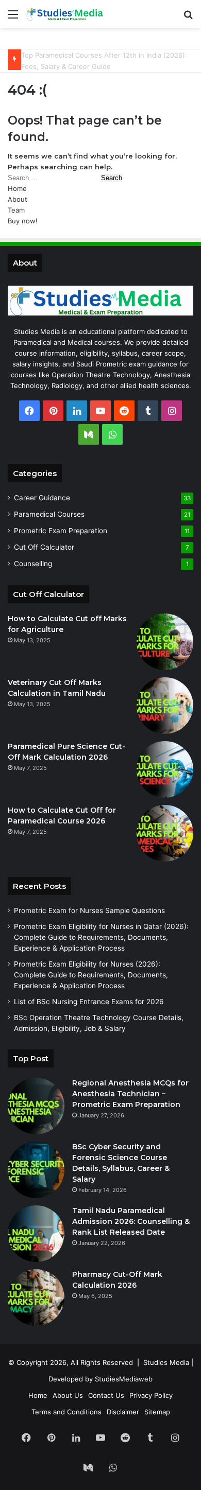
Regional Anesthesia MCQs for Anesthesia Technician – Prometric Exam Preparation (130, 1093)
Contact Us (106, 1395)
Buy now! (23, 221)
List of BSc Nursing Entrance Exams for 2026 (89, 1001)
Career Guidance (42, 498)
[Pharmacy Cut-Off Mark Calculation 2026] (36, 1297)
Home (17, 188)
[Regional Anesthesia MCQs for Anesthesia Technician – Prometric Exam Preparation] (36, 1106)
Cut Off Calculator (44, 547)
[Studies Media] (67, 14)
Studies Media (166, 1362)
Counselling (33, 563)
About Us (68, 1395)
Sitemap (157, 1412)
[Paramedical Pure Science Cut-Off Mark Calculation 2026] (165, 769)
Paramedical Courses (49, 514)
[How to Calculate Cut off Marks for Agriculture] (165, 641)
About (17, 199)
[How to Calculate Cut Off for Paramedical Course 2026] (165, 833)
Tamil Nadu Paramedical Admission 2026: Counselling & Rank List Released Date (131, 1221)
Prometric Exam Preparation (60, 531)
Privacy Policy (151, 1395)
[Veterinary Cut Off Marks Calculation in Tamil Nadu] (165, 705)
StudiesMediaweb (124, 1379)
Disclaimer (123, 1412)
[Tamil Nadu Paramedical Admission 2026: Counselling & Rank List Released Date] (36, 1233)
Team (16, 210)
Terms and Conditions (66, 1412)
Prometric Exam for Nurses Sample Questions (89, 910)
